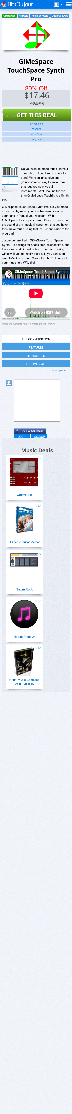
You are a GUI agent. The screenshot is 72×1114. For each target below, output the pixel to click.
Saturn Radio (24, 589)
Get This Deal (37, 115)
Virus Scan (37, 134)
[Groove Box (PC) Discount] (24, 470)
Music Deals (37, 450)
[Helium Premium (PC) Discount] (24, 612)
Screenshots (36, 123)
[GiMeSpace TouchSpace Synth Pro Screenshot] (10, 178)
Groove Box (25, 494)
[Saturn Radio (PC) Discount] (24, 565)
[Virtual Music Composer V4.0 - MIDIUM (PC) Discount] (24, 659)
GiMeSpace (9, 15)
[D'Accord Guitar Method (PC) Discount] (24, 517)
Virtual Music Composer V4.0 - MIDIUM (24, 681)
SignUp (39, 437)
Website (36, 128)
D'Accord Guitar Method (24, 542)
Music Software (60, 15)
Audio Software (40, 15)
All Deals (23, 15)
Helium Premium (25, 636)
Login (22, 437)
